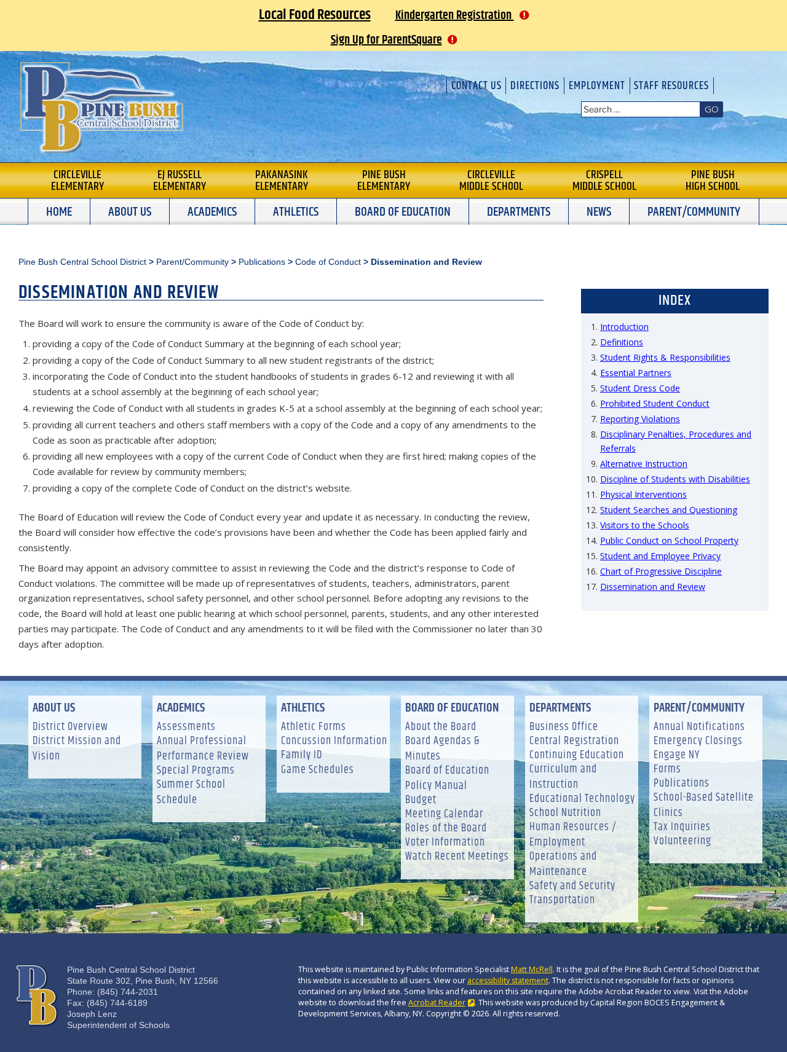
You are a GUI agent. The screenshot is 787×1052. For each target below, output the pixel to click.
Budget (421, 800)
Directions (535, 85)
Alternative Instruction (643, 463)
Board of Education (403, 212)
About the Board (441, 727)
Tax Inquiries (682, 827)
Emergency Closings (698, 741)
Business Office (563, 727)
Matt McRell (532, 969)
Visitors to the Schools (644, 525)
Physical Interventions (643, 494)
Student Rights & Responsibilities (665, 357)
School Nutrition (565, 813)
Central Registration (574, 741)
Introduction (624, 326)
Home (59, 212)
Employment (597, 85)
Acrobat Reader (436, 1002)
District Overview (70, 727)
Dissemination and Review (652, 586)
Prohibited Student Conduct (655, 403)
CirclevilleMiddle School (491, 180)
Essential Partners (635, 373)
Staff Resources (671, 85)
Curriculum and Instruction (563, 777)
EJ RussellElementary (179, 180)
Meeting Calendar (444, 814)
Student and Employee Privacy (660, 556)
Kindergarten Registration (454, 15)
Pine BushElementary (383, 180)
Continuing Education (576, 755)
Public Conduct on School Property (669, 540)
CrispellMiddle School (604, 180)
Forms (667, 769)
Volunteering (682, 841)
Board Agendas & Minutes (442, 749)
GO (712, 109)
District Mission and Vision (77, 749)
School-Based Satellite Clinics (704, 805)
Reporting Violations (640, 419)
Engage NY (677, 755)
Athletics (295, 212)
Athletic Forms (313, 727)
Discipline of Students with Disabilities (675, 479)
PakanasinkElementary (281, 180)
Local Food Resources (315, 15)
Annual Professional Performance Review (203, 749)
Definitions (621, 342)
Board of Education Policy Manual (447, 778)
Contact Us (476, 85)
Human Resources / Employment (573, 835)
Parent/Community (693, 212)
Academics (212, 212)
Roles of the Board (446, 828)
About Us (129, 212)
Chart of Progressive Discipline (661, 571)
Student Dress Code (640, 388)
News (599, 212)
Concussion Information (334, 741)
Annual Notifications (699, 727)
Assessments (186, 727)
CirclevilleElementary (77, 180)
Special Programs (196, 771)
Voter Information (445, 842)
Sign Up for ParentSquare (386, 40)
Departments (518, 212)
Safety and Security (572, 886)
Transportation (562, 900)
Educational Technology (582, 799)
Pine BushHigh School (713, 180)
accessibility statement (507, 980)
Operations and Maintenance (563, 864)
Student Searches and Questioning (668, 510)
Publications (682, 783)
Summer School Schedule (191, 792)
